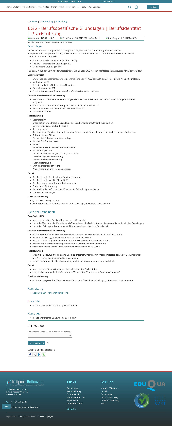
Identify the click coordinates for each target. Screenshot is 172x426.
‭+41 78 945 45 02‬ (109, 1)
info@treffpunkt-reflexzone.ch (70, 1)
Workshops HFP (74, 403)
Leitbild (104, 391)
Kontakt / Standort (109, 388)
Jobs (103, 403)
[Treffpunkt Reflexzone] (25, 383)
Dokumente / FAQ (109, 397)
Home (9, 7)
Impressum (10, 416)
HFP (78, 7)
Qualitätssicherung (110, 400)
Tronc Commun (57, 7)
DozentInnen (107, 394)
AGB (20, 416)
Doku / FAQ (86, 7)
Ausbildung (61, 21)
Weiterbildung (19, 7)
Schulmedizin (44, 7)
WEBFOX (43, 416)
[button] (30, 355)
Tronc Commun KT (76, 397)
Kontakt (153, 7)
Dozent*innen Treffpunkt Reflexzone (50, 292)
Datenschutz (30, 416)
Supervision (70, 7)
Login (50, 416)
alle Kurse (32, 21)
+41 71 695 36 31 (19, 402)
